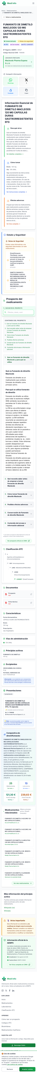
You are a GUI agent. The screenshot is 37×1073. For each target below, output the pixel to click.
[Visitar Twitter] (6, 991)
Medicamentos (12, 10)
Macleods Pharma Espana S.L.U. (16, 61)
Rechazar (10, 1069)
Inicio (3, 10)
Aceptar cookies (27, 1069)
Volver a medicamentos (13, 17)
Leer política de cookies (15, 1064)
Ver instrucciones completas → (17, 192)
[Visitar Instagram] (3, 991)
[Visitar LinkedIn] (13, 991)
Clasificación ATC (8, 1010)
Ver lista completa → (13, 224)
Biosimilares (6, 1026)
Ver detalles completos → (15, 154)
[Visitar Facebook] (10, 991)
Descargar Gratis (19, 1045)
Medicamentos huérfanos (11, 1030)
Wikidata (7, 911)
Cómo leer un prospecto (11, 1019)
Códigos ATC (7, 1023)
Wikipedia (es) (9, 908)
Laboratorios (6, 1007)
